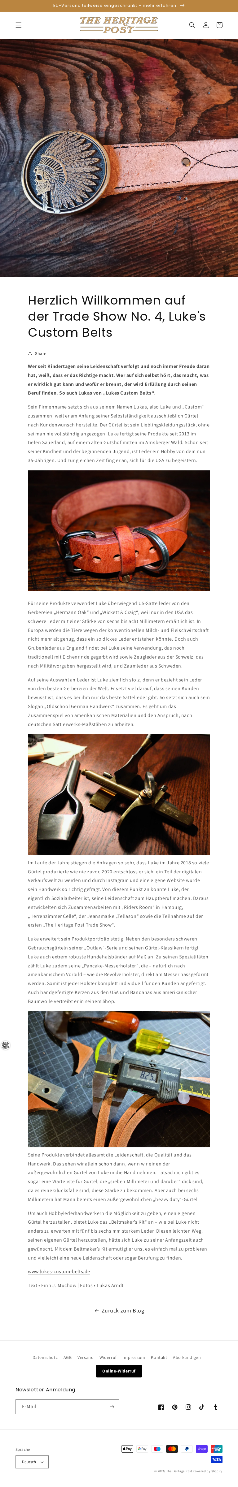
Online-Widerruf (119, 1371)
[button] (18, 25)
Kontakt (159, 1357)
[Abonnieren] (112, 1406)
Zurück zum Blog (123, 1310)
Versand (85, 1357)
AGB (68, 1357)
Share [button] (40, 353)
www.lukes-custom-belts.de (59, 1271)
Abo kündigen (187, 1357)
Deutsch (29, 1461)
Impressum (133, 1357)
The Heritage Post (179, 1471)
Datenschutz (45, 1357)
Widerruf (108, 1357)
